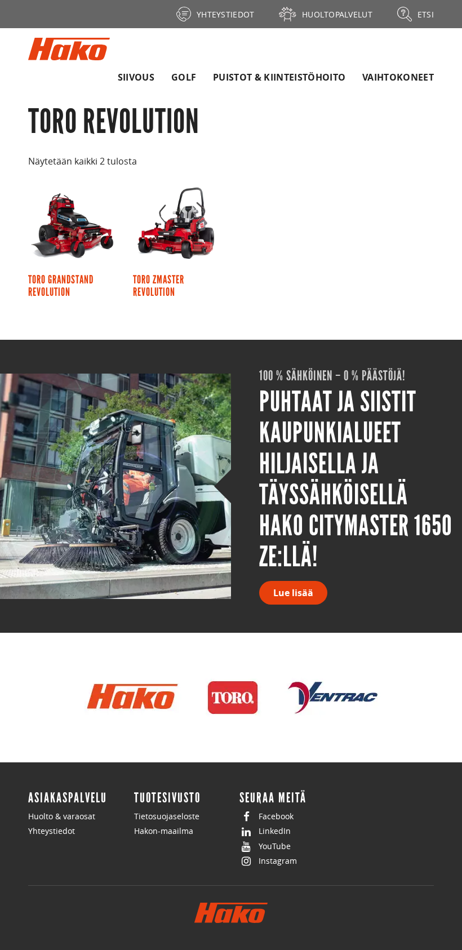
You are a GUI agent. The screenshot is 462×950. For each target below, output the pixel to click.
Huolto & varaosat (61, 816)
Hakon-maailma (163, 830)
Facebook (276, 816)
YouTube (275, 846)
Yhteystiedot (51, 830)
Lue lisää (293, 593)
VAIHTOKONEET (398, 77)
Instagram (278, 860)
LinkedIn (275, 830)
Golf (183, 77)
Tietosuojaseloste (166, 816)
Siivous (136, 77)
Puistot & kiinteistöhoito (279, 77)
